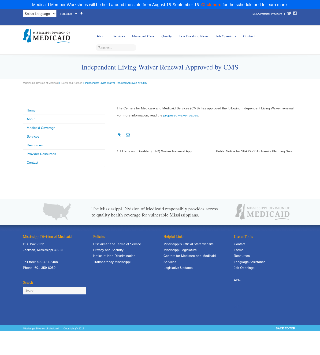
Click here (211, 4)
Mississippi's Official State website (189, 244)
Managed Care (143, 36)
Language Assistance (249, 262)
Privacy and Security (108, 250)
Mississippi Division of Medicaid (41, 82)
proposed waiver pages (180, 115)
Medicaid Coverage (41, 128)
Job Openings (226, 36)
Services (118, 36)
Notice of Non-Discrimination (114, 256)
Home (31, 110)
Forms (238, 250)
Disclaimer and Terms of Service (117, 244)
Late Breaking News (193, 36)
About (101, 36)
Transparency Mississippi (111, 262)
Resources (35, 145)
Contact (249, 36)
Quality (166, 36)
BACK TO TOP (285, 328)
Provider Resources (41, 154)
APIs (237, 280)
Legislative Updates (178, 268)
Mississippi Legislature (180, 250)
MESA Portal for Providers (267, 13)
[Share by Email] (127, 135)
